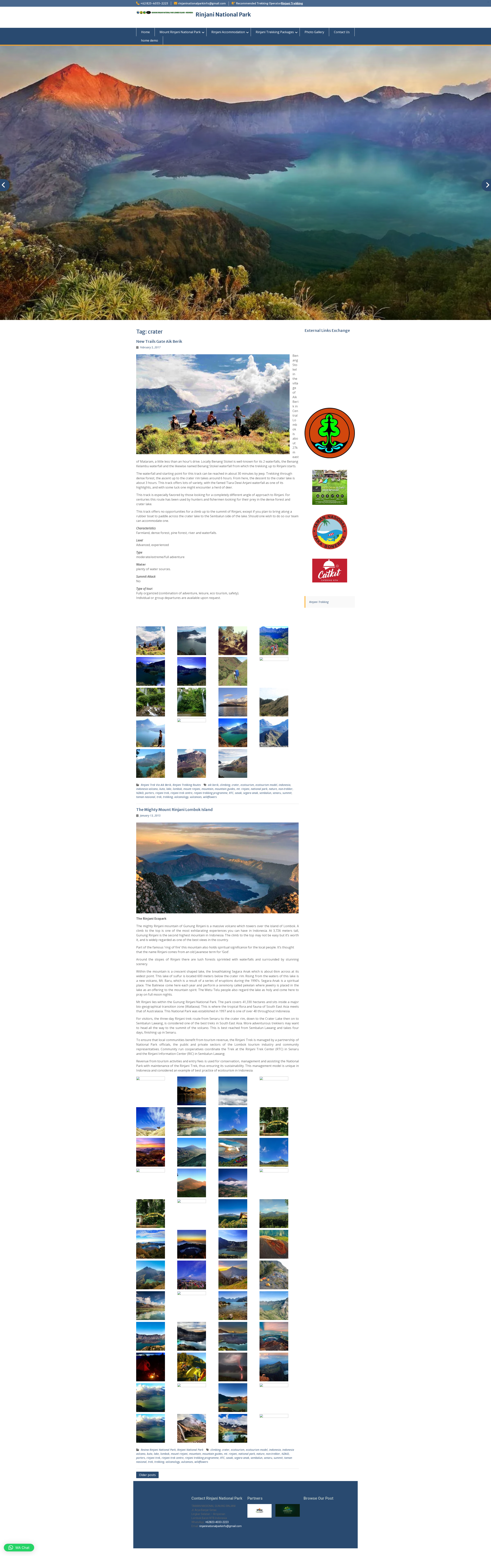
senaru (277, 793)
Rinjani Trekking (292, 3)
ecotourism (247, 785)
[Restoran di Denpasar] (330, 487)
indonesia (284, 785)
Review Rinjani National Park (158, 1450)
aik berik (213, 785)
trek (159, 797)
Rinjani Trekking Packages (275, 32)
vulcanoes (196, 797)
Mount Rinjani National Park (180, 32)
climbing (225, 785)
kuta (162, 789)
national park (259, 789)
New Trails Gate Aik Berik (159, 341)
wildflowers (210, 797)
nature (273, 789)
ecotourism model (266, 785)
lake (168, 789)
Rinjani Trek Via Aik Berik (156, 785)
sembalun (265, 793)
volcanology (181, 797)
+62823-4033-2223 (217, 1522)
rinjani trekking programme (210, 793)
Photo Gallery (314, 32)
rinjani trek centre (181, 793)
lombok (177, 789)
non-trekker (285, 789)
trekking (168, 797)
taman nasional (145, 797)
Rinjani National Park (223, 14)
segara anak (250, 793)
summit (287, 793)
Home (145, 32)
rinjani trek (162, 793)
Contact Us (342, 32)
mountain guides (225, 789)
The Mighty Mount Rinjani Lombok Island (174, 809)
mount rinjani (191, 789)
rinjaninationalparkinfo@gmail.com (202, 3)
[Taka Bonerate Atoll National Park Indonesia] (330, 531)
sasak (238, 793)
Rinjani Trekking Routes (187, 785)
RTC (231, 793)
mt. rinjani (242, 789)
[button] (19, 1547)
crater (235, 785)
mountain (207, 789)
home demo (149, 40)
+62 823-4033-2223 (154, 3)
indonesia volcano (147, 789)
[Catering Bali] (330, 570)
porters (149, 793)
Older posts (147, 1475)
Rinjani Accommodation (228, 32)
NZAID (139, 793)
